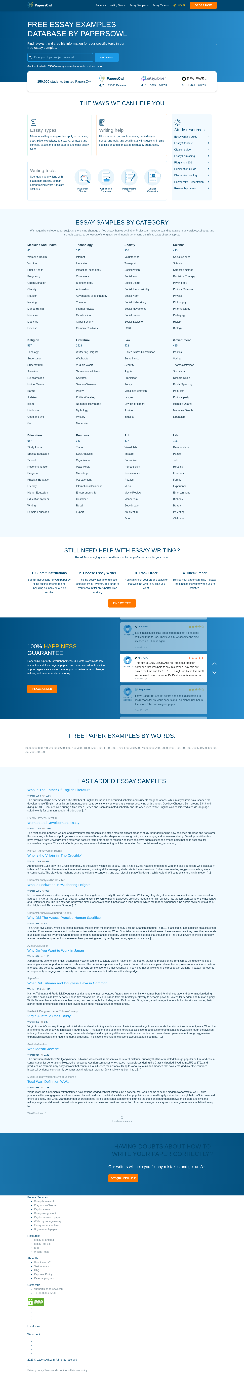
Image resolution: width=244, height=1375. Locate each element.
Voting (177, 358)
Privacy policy (35, 1370)
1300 (113, 748)
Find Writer (122, 603)
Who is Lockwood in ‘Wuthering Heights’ (59, 885)
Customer (81, 499)
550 (62, 748)
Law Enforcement (134, 403)
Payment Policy (43, 1274)
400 (210, 748)
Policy (128, 384)
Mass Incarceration (135, 390)
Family (177, 479)
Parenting (179, 512)
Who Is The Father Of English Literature (58, 790)
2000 (165, 748)
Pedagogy (179, 315)
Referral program (44, 1278)
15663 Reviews (117, 85)
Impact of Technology (88, 269)
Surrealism (130, 460)
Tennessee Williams (88, 371)
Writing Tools (117, 5)
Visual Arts (130, 447)
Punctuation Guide (185, 169)
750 (45, 748)
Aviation (42, 1044)
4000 (145, 748)
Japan (31, 978)
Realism (129, 479)
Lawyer (128, 397)
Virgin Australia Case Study (49, 1016)
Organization (83, 460)
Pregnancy (33, 276)
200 (32, 752)
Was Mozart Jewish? (43, 1049)
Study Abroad (35, 447)
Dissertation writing (185, 175)
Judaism (32, 397)
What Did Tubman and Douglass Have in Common (67, 983)
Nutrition (32, 295)
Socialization (132, 269)
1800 (87, 748)
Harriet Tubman (59, 1011)
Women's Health (37, 257)
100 (42, 752)
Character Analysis (38, 880)
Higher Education (37, 492)
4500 (68, 748)
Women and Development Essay (53, 823)
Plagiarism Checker (82, 190)
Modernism (82, 423)
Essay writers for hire (46, 1225)
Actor (127, 518)
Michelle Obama (182, 403)
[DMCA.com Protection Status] (35, 1301)
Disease (32, 328)
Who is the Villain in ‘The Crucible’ (54, 855)
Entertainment (181, 492)
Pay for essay (42, 1209)
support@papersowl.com (48, 1289)
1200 (120, 748)
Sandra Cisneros (86, 384)
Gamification (83, 315)
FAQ (36, 1270)
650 (51, 748)
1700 (93, 748)
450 (74, 748)
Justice (128, 410)
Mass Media (83, 466)
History (177, 321)
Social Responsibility (136, 289)
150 (37, 752)
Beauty (177, 505)
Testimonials (41, 1266)
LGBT (127, 328)
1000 (178, 748)
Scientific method (183, 269)
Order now (203, 5)
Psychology (180, 282)
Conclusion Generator (106, 190)
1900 (28, 748)
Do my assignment (45, 1213)
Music (127, 486)
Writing (31, 505)
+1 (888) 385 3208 (45, 1293)
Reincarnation (35, 378)
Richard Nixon (181, 378)
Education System (38, 499)
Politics (177, 352)
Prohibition (130, 378)
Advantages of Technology (91, 295)
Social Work (131, 276)
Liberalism (179, 416)
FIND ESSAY (107, 57)
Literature (52, 818)
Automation (82, 289)
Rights (128, 371)
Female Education (38, 512)
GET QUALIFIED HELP (123, 1178)
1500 (171, 748)
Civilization (41, 945)
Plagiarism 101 (183, 162)
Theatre (129, 453)
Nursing (32, 302)
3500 (80, 748)
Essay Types (160, 5)
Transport (130, 263)
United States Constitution (139, 352)
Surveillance (131, 358)
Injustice (129, 416)
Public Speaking (183, 384)
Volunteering (131, 257)
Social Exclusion (134, 321)
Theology (33, 352)
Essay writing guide (185, 136)
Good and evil (35, 416)
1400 (107, 748)
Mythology (82, 410)
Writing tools (43, 170)
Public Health (35, 269)
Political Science (183, 289)
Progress (32, 473)
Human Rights (35, 850)
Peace (177, 453)
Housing (178, 466)
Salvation (33, 371)
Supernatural (35, 365)
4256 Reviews (158, 84)
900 (184, 748)
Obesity (31, 289)
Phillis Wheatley (85, 397)
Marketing (82, 473)
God (29, 423)
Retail (79, 505)
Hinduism (33, 410)
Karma (31, 390)
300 (215, 748)
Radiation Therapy (184, 276)
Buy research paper (45, 1229)
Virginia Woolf (84, 365)
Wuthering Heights (87, 352)
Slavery (73, 1011)
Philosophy (179, 302)
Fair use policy (78, 1370)
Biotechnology (84, 282)
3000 (152, 748)
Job (175, 460)
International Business (89, 486)
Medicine (32, 315)
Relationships (181, 447)
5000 (138, 748)
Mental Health (35, 308)
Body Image (131, 505)
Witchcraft (82, 358)
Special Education (38, 453)
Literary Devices (36, 818)
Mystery (80, 416)
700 (194, 748)
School (31, 460)
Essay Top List (42, 1243)
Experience (180, 486)
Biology (177, 328)
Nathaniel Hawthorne (88, 403)
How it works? (42, 1262)
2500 (158, 748)
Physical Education (38, 479)
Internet (80, 257)
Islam (30, 403)
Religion (39, 1076)
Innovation (82, 263)
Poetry (80, 390)
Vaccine (32, 263)
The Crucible (57, 880)
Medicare (32, 321)
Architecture (131, 512)
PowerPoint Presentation (189, 182)
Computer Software (87, 328)
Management (83, 479)
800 (189, 748)
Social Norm (131, 295)
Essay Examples (44, 1239)
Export (80, 512)
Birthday (178, 499)
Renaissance (132, 473)
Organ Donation (36, 282)
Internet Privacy (85, 308)
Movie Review (132, 492)
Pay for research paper (47, 1217)
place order (42, 689)
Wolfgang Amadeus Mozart (60, 1076)
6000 (57, 748)
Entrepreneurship (86, 492)
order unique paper (91, 66)
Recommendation (37, 466)
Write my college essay (47, 1221)
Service (100, 5)
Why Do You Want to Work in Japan (55, 950)
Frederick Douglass (38, 1011)
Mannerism (131, 499)
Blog (37, 1247)
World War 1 (39, 1113)
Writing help (111, 130)
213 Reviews (198, 84)
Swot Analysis (84, 453)
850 (40, 748)
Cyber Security (84, 321)
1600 (100, 748)
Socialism (179, 371)
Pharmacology (181, 308)
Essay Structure (183, 143)
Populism (178, 390)
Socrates (81, 378)
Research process (185, 188)
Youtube (81, 302)
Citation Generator (152, 190)
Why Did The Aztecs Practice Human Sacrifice (64, 917)
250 (27, 752)
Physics (177, 295)
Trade (79, 447)
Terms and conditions (57, 1370)
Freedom (178, 473)
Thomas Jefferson (183, 365)
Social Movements (135, 308)
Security (129, 365)
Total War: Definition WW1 (48, 1081)
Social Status (132, 282)
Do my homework (44, 1201)
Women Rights (53, 850)
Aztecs (31, 945)
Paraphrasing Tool (129, 190)
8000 (35, 748)
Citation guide (182, 149)
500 (204, 748)
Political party (181, 397)
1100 (127, 748)
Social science (181, 257)
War (29, 1113)
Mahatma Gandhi (183, 410)
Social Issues (132, 315)
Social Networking (135, 302)
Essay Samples (138, 5)
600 (199, 748)
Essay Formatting (184, 156)
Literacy (32, 486)
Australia (32, 1044)
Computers (82, 276)
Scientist (178, 263)
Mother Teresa (35, 384)
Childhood (179, 518)
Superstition (34, 358)
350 (132, 748)
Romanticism (132, 466)
